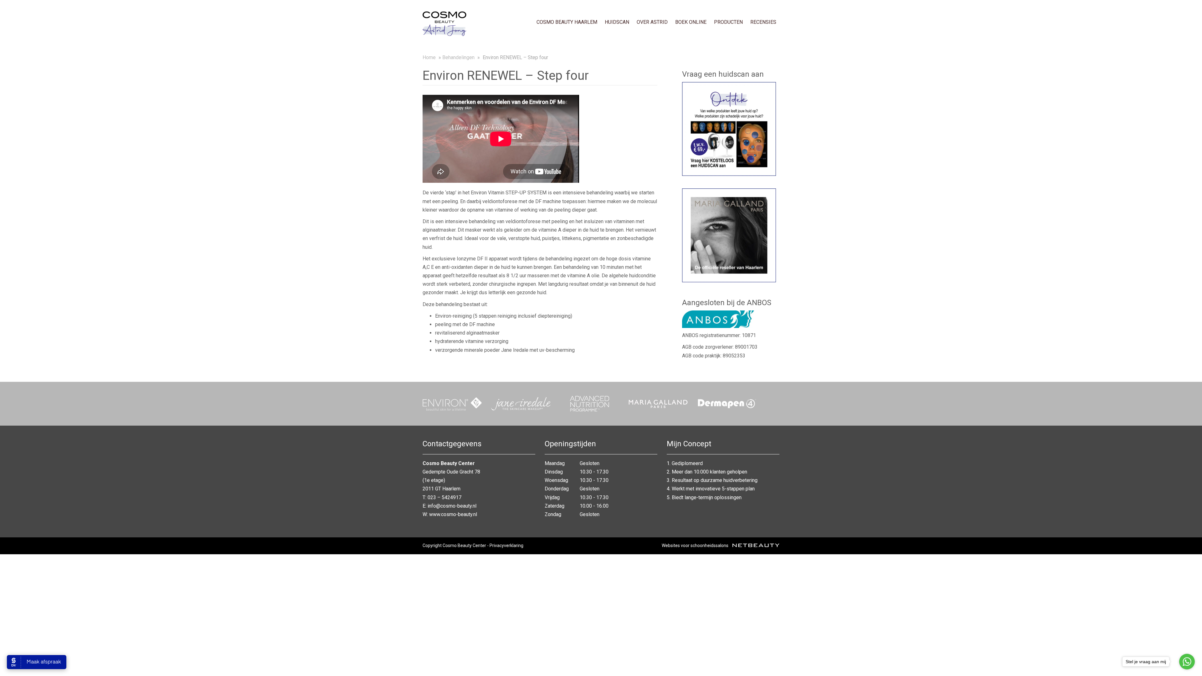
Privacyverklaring (506, 545)
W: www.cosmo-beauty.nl (450, 514)
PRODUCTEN (728, 22)
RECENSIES (763, 22)
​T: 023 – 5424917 (442, 497)
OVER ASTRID (652, 22)
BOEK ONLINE (690, 22)
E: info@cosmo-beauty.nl (449, 506)
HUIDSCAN (617, 22)
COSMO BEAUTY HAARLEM (567, 22)
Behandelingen (458, 57)
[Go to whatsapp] (1187, 661)
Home (429, 57)
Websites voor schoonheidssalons (695, 545)
